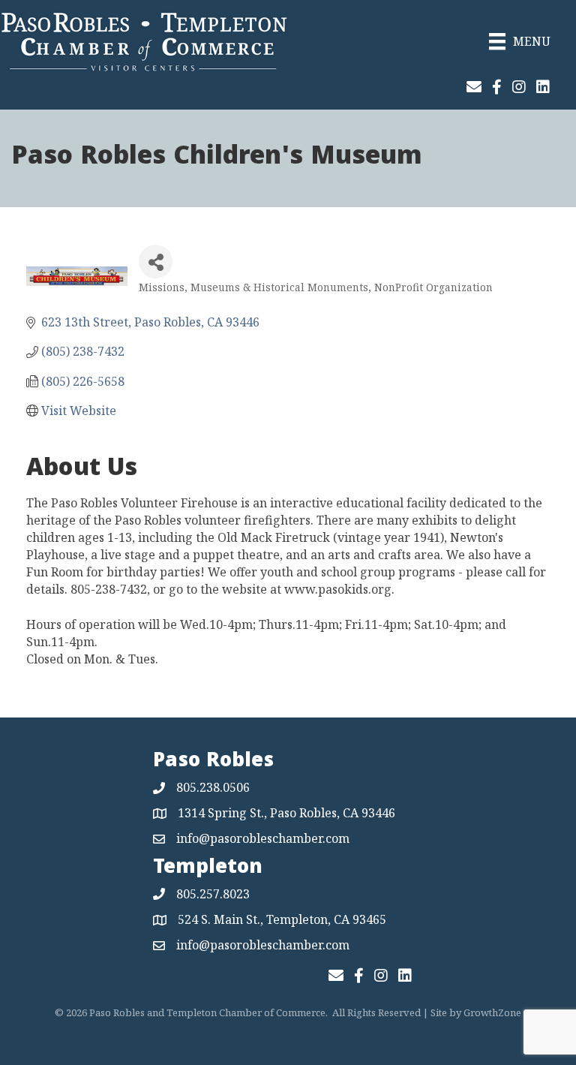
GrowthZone (492, 1012)
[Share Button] (155, 261)
